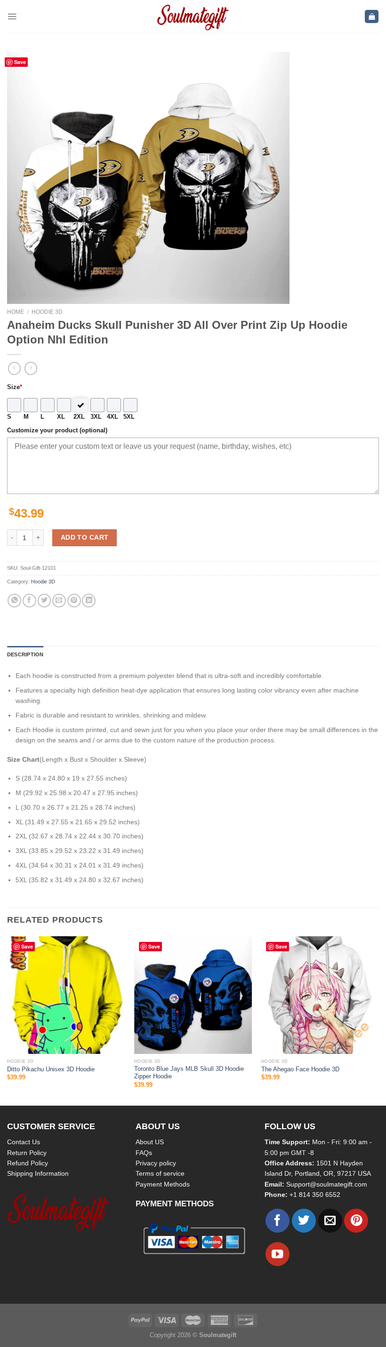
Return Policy (27, 1152)
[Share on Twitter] (44, 600)
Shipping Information (38, 1173)
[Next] (378, 1020)
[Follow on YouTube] (277, 1254)
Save (20, 61)
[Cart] (371, 17)
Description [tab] (25, 654)
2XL (79, 417)
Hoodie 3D (47, 312)
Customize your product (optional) (57, 430)
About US (150, 1142)
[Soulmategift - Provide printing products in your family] (193, 16)
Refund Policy (27, 1163)
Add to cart (85, 537)
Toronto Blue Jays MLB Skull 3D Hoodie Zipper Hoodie (189, 1073)
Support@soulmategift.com (326, 1184)
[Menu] (12, 16)
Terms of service (160, 1173)
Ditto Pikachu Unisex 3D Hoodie (51, 1069)
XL (61, 417)
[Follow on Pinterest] (356, 1221)
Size (14, 387)
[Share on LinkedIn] (89, 600)
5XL (129, 417)
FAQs (144, 1152)
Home (15, 312)
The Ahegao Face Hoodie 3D (300, 1069)
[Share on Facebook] (29, 600)
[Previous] (7, 1020)
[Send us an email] (330, 1221)
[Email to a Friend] (59, 600)
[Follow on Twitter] (304, 1221)
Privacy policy (156, 1163)
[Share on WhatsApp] (14, 600)
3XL (96, 417)
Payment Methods (163, 1184)
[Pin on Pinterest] (74, 600)
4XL (112, 417)
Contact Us (23, 1142)
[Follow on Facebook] (277, 1221)
